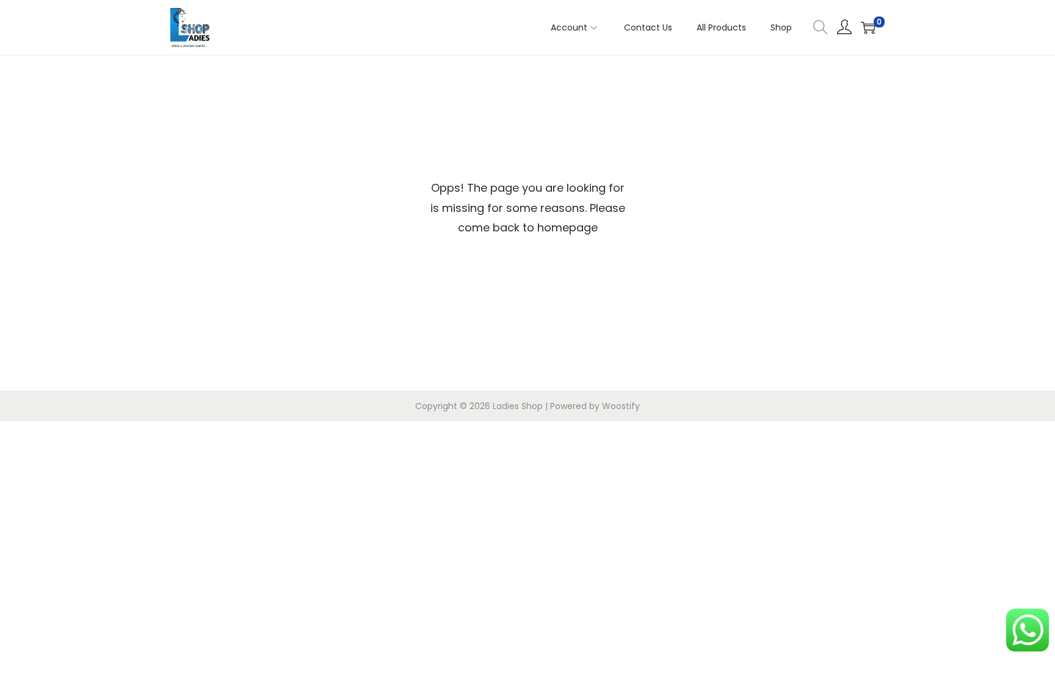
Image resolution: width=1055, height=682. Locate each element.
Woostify (621, 406)
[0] (868, 27)
